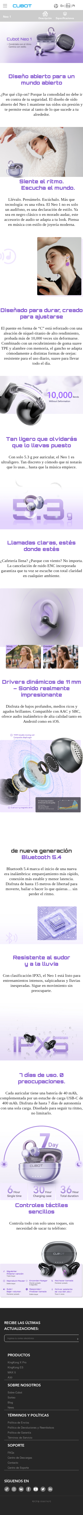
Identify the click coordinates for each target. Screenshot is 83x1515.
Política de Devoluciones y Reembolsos (31, 1427)
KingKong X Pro (17, 1362)
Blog (10, 1402)
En (62, 6)
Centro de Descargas (20, 1457)
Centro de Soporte (18, 1467)
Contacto (13, 1462)
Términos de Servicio (20, 1437)
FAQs (11, 1452)
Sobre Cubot (15, 1392)
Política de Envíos (18, 1422)
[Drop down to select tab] (4, 4)
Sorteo (11, 1397)
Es (68, 6)
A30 (10, 1377)
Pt (73, 6)
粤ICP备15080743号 (41, 1501)
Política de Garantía (19, 1432)
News (11, 1407)
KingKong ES (15, 1367)
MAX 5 (12, 1372)
